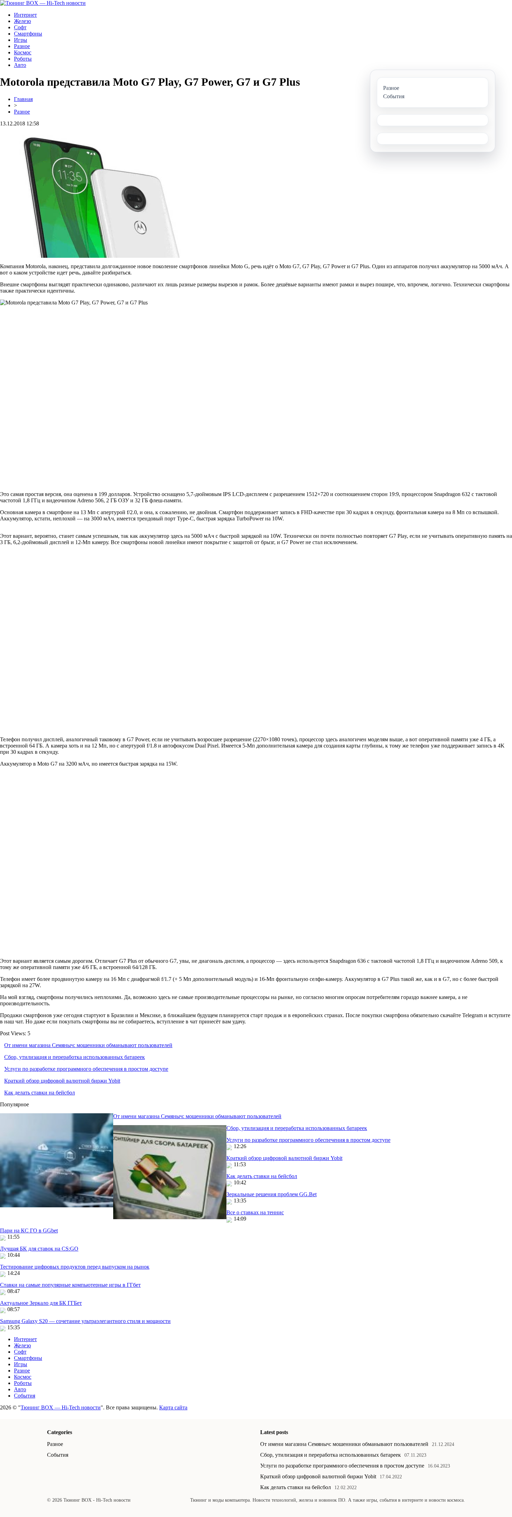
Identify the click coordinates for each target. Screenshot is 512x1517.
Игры (20, 40)
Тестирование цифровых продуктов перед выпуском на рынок (74, 1267)
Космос (22, 52)
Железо (22, 21)
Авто (20, 65)
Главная (23, 99)
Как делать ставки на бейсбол (39, 1093)
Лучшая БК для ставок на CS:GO (39, 1249)
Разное (22, 46)
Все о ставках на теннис (255, 1212)
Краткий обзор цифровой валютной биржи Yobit (62, 1081)
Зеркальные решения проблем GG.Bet (271, 1194)
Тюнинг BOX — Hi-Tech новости (61, 1407)
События (24, 1396)
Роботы (23, 59)
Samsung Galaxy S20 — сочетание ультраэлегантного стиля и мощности (85, 1321)
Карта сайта (173, 1407)
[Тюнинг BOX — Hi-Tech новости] (43, 3)
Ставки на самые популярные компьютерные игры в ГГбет (70, 1285)
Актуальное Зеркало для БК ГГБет (41, 1303)
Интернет (25, 15)
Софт (20, 27)
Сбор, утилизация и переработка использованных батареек (74, 1057)
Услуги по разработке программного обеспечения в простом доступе (86, 1069)
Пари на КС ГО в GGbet (29, 1230)
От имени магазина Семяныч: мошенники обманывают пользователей (88, 1045)
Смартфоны (28, 34)
